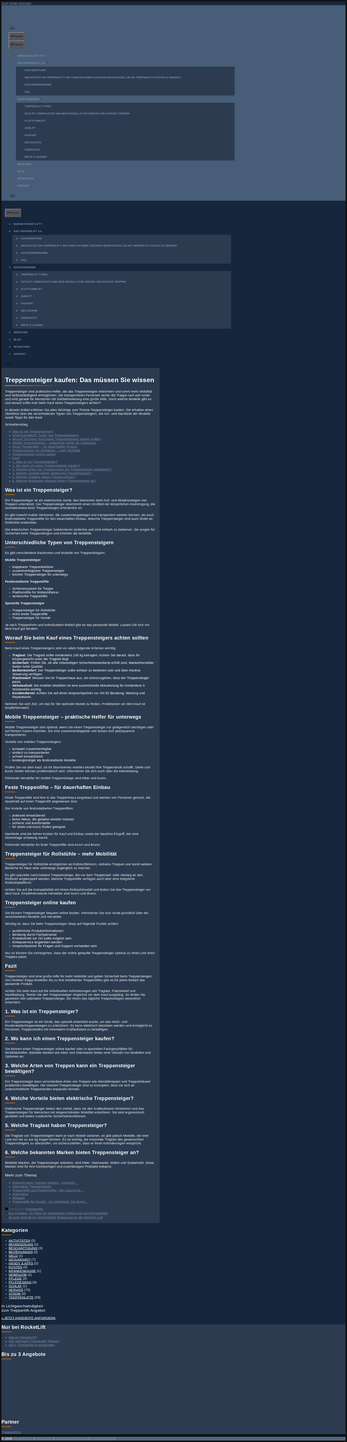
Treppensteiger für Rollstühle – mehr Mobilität (46, 450)
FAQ (27, 91)
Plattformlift (35, 120)
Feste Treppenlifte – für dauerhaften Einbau (44, 447)
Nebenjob (18, 1274)
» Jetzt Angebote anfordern (28, 1318)
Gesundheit (20, 1259)
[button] (13, 28)
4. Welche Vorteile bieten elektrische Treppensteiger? (52, 473)
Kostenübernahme (38, 84)
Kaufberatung (35, 70)
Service (16, 1290)
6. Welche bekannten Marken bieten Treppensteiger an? (54, 481)
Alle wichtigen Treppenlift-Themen (34, 1341)
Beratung (24, 164)
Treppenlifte (34, 1209)
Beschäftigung (23, 1248)
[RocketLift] (17, 207)
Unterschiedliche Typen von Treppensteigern (45, 435)
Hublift (30, 128)
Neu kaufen (33, 142)
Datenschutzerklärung (71, 1438)
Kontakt (23, 185)
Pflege (15, 1278)
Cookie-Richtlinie (103, 1438)
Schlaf (15, 1286)
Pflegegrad (20, 1282)
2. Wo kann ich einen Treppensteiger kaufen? (46, 465)
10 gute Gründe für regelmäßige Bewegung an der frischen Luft (55, 1217)
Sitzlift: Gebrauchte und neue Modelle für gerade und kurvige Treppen (77, 113)
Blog (21, 171)
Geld (13, 1256)
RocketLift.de (23, 1438)
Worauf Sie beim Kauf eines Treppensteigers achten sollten (56, 439)
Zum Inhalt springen (16, 3)
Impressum (44, 1438)
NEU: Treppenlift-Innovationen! (32, 1345)
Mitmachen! (25, 178)
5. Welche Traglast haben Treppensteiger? (44, 477)
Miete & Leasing (36, 156)
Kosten (15, 1267)
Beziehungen (21, 1252)
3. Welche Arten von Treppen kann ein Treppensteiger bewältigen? (62, 469)
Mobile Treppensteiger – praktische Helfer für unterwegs (54, 443)
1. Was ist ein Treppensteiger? (35, 462)
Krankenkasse (22, 1271)
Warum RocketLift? (31, 55)
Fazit (16, 458)
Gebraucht (33, 149)
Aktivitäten (19, 1240)
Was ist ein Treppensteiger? (33, 431)
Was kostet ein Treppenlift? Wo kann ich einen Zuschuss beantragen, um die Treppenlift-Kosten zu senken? (103, 77)
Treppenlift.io (11, 1432)
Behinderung (21, 1244)
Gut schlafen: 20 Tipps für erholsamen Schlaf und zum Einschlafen (58, 1213)
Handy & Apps (21, 1263)
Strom (15, 1293)
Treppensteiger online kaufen (34, 454)
